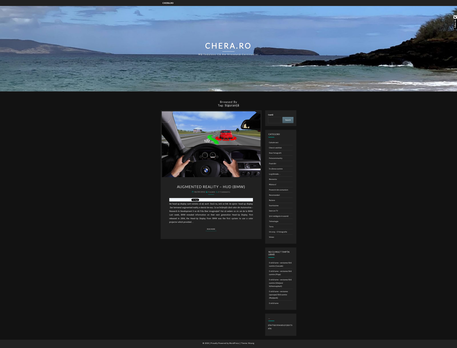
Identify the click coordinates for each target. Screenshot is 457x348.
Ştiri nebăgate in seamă (278, 216)
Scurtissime (273, 205)
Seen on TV (273, 211)
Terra (271, 226)
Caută (270, 115)
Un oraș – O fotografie (278, 232)
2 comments (224, 192)
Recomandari (274, 195)
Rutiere (272, 200)
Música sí (272, 184)
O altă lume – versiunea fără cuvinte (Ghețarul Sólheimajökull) (280, 282)
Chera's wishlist (275, 147)
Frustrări (272, 163)
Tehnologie (273, 221)
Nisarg (251, 343)
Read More (212, 229)
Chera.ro (168, 2)
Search (288, 120)
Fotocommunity (275, 158)
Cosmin (211, 192)
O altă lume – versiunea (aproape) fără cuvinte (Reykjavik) (278, 294)
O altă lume (273, 303)
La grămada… (274, 174)
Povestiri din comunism (278, 190)
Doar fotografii (275, 153)
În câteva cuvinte (276, 169)
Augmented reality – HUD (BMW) (211, 187)
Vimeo (271, 237)
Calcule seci (273, 142)
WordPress (234, 343)
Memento (273, 179)
